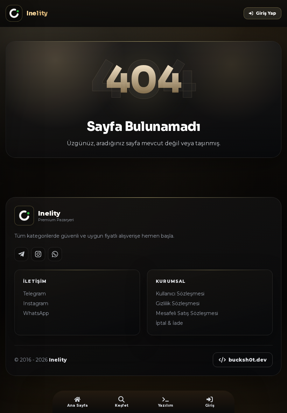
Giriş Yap (266, 13)
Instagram (35, 303)
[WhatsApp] (55, 254)
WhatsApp (36, 313)
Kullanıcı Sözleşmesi (180, 293)
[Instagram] (38, 254)
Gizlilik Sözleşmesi (178, 303)
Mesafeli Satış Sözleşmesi (187, 313)
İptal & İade (169, 323)
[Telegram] (21, 254)
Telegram (34, 293)
